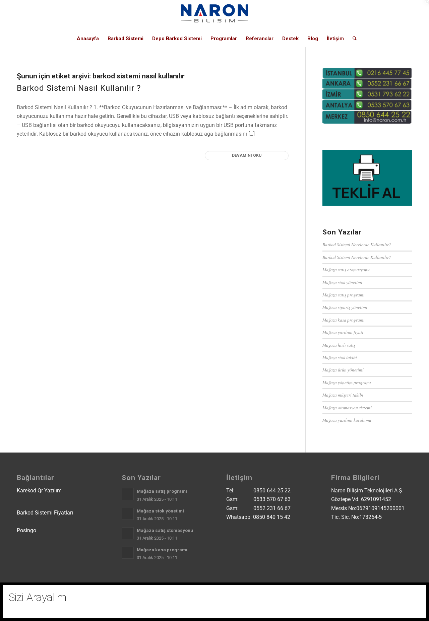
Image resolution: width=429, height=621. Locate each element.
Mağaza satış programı (343, 294)
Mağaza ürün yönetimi (343, 369)
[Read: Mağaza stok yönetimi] (128, 514)
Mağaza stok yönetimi (342, 282)
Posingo (26, 530)
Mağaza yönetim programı (346, 382)
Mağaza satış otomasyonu (346, 269)
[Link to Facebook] (377, 15)
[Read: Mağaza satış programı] (128, 494)
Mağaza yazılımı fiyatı (342, 332)
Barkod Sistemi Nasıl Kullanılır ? (79, 88)
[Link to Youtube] (387, 15)
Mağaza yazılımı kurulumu (346, 420)
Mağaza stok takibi (339, 357)
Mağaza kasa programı (343, 320)
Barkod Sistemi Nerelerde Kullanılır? (356, 244)
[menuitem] (87, 38)
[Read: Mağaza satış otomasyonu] (128, 533)
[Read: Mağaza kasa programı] (128, 553)
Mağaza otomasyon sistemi (347, 407)
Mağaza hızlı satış (338, 345)
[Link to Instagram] (367, 15)
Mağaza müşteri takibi (342, 395)
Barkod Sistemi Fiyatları (45, 512)
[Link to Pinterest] (407, 15)
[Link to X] (357, 15)
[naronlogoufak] (214, 15)
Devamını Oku (246, 155)
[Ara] (352, 38)
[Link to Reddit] (397, 15)
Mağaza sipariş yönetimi (344, 307)
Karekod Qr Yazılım (39, 490)
